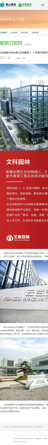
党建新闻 (35, 33)
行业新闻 (14, 33)
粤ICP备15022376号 (20, 441)
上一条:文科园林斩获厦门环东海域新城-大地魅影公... (23, 427)
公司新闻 (3, 33)
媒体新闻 (24, 33)
